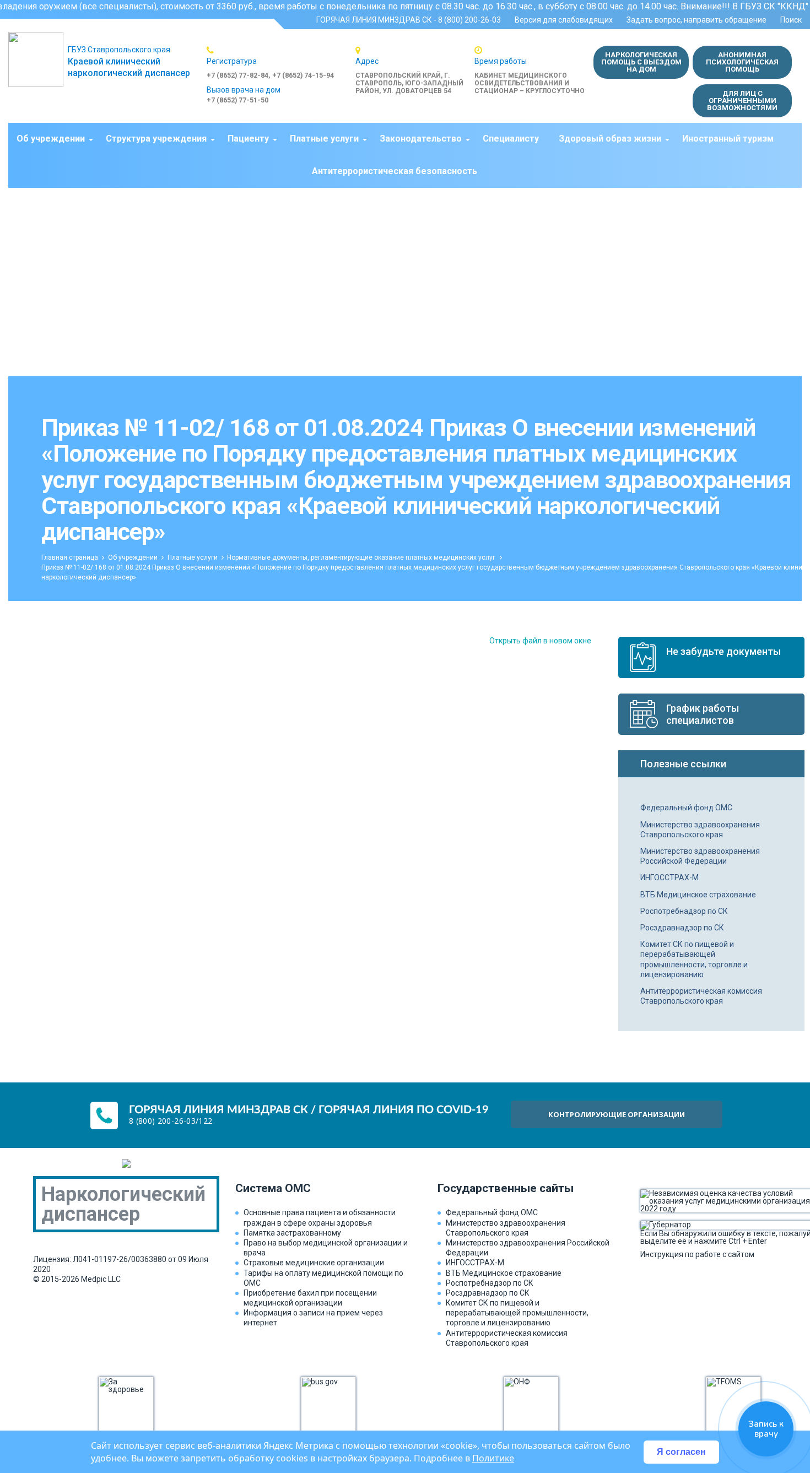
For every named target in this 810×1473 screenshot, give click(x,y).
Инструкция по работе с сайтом (697, 1254)
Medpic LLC (101, 1279)
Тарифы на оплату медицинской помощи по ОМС (323, 1278)
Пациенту (248, 138)
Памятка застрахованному (292, 1232)
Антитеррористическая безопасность (394, 171)
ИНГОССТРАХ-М (669, 877)
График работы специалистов (702, 714)
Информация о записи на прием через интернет (313, 1317)
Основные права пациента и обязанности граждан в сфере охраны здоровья (320, 1217)
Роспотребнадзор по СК (684, 911)
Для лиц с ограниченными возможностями (742, 100)
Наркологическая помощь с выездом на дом (641, 62)
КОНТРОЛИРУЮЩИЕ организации (616, 1114)
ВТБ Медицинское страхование (698, 894)
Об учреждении (51, 138)
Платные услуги (324, 138)
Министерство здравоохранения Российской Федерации (700, 856)
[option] (281, 62)
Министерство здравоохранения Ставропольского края (700, 829)
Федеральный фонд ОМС (686, 807)
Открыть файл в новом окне (540, 640)
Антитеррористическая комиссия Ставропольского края (701, 996)
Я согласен (681, 1451)
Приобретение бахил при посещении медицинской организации (310, 1297)
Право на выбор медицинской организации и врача (326, 1247)
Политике (493, 1458)
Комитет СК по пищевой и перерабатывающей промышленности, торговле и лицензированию (694, 959)
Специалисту (511, 138)
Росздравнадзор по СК (682, 927)
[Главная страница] (38, 59)
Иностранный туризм (728, 138)
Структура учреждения (156, 138)
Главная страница (69, 557)
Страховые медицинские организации (314, 1262)
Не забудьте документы (723, 651)
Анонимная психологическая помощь (742, 62)
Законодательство (421, 138)
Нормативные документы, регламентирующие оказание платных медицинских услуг (361, 557)
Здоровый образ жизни (610, 138)
